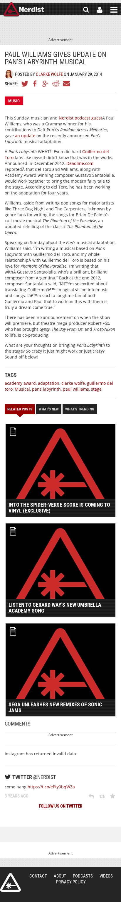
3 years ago (16, 796)
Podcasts (83, 876)
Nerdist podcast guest (80, 118)
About (60, 876)
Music (14, 101)
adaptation (48, 383)
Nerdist (23, 9)
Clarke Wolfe (49, 74)
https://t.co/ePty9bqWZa (51, 787)
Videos (106, 876)
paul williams (76, 389)
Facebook (35, 83)
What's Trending (79, 409)
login (99, 10)
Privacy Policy (71, 882)
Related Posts (19, 409)
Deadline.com (79, 163)
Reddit (56, 83)
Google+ (45, 83)
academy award (20, 383)
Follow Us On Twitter (60, 806)
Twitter (25, 83)
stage (96, 389)
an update (25, 135)
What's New (49, 409)
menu (113, 10)
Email (66, 83)
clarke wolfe (73, 383)
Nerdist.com (10, 882)
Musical (22, 389)
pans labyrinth (46, 389)
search (86, 10)
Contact (38, 876)
